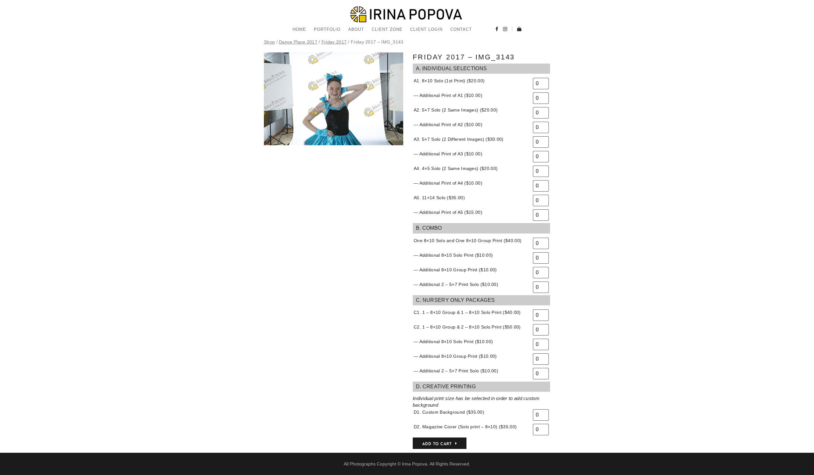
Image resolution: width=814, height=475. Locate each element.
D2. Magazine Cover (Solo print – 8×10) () (465, 426)
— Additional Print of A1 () (448, 95)
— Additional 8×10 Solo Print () (453, 255)
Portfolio (327, 29)
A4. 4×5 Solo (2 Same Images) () (456, 168)
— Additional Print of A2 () (448, 124)
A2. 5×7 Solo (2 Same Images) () (456, 109)
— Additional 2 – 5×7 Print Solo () (456, 284)
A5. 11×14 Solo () (439, 197)
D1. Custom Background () (449, 412)
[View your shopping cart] (517, 29)
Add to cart (437, 444)
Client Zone (387, 29)
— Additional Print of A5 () (448, 212)
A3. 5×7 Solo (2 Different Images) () (459, 139)
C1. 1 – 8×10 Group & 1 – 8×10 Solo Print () (467, 312)
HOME (299, 29)
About (356, 29)
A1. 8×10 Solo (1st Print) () (449, 80)
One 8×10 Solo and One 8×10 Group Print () (467, 240)
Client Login (426, 29)
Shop (269, 42)
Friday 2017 (334, 42)
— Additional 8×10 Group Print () (455, 269)
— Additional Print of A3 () (448, 153)
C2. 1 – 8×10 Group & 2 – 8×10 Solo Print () (467, 326)
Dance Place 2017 (298, 42)
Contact (461, 29)
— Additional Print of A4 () (448, 183)
